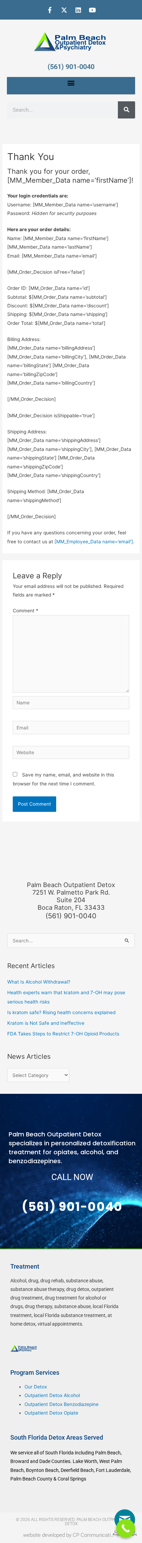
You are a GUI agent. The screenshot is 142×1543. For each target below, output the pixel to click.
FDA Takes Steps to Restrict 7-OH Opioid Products (63, 1033)
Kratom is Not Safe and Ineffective (45, 1023)
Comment (25, 610)
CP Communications (96, 1535)
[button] (71, 83)
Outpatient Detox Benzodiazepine (61, 1404)
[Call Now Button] (125, 1528)
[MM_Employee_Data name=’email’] (93, 541)
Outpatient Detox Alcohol (52, 1395)
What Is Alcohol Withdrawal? (38, 982)
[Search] (126, 109)
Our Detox (35, 1386)
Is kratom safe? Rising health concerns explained (61, 1012)
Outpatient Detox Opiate (51, 1413)
